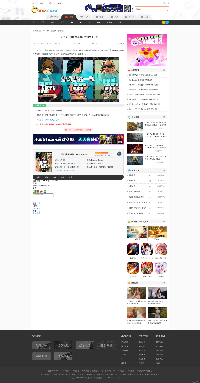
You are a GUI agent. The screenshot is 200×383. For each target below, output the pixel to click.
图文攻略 (54, 31)
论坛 (50, 3)
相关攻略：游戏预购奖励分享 (47, 120)
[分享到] (45, 191)
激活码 (158, 363)
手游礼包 (142, 355)
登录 (164, 3)
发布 (35, 206)
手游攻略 (142, 350)
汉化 (72, 22)
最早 (38, 213)
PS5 (122, 359)
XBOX (123, 355)
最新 (35, 213)
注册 (167, 3)
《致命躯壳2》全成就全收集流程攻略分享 (143, 90)
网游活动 (159, 350)
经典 (72, 170)
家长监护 (121, 371)
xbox (98, 22)
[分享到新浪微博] (41, 191)
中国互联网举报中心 (144, 371)
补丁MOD (124, 346)
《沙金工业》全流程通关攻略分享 (140, 80)
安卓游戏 (142, 342)
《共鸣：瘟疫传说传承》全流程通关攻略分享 (144, 94)
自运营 (59, 3)
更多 (164, 70)
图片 (70, 177)
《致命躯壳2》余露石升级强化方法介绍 (142, 75)
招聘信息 (66, 371)
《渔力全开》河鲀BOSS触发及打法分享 (142, 109)
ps (89, 22)
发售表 (109, 22)
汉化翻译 (131, 371)
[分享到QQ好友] (37, 191)
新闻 (46, 177)
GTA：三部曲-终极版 (72, 155)
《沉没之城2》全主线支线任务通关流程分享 (144, 104)
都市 (60, 170)
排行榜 (121, 22)
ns (81, 22)
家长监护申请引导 (108, 371)
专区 (32, 22)
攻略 (52, 22)
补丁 (62, 22)
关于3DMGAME (54, 371)
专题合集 (142, 359)
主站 (33, 3)
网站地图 (76, 371)
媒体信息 (95, 371)
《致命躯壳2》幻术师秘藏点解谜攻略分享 (143, 99)
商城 (41, 3)
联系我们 (85, 371)
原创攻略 (124, 350)
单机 (43, 31)
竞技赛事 (159, 346)
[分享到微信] (34, 191)
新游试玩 (159, 359)
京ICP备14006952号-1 (49, 374)
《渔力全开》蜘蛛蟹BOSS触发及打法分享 (143, 85)
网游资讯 (159, 342)
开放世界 (67, 170)
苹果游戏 (142, 346)
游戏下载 (124, 342)
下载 (42, 22)
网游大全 (159, 355)
